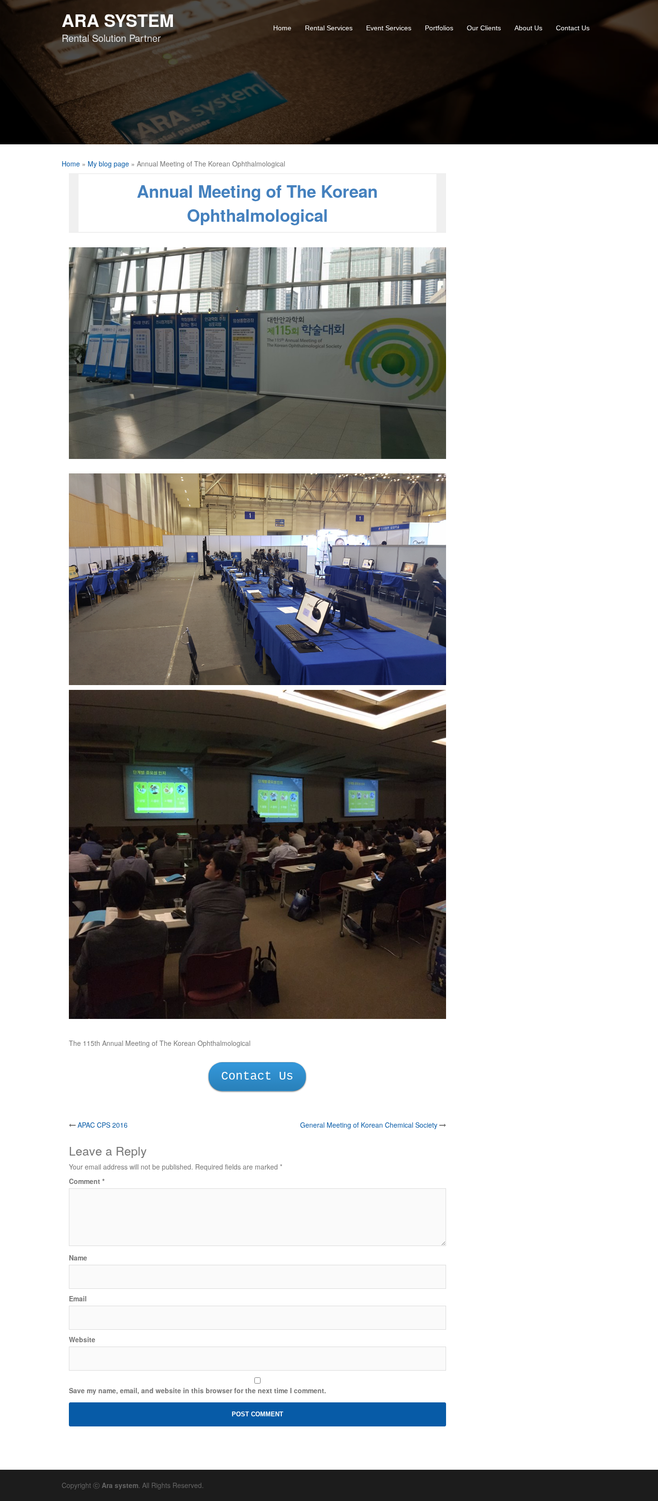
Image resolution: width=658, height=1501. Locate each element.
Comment (87, 1181)
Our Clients (484, 28)
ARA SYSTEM (118, 19)
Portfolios (439, 28)
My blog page (108, 163)
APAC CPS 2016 (103, 1125)
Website (82, 1339)
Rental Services (329, 28)
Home (282, 28)
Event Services (388, 28)
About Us (528, 28)
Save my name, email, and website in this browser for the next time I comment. (197, 1390)
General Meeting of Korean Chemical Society (368, 1125)
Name (78, 1257)
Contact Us (573, 28)
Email (78, 1298)
